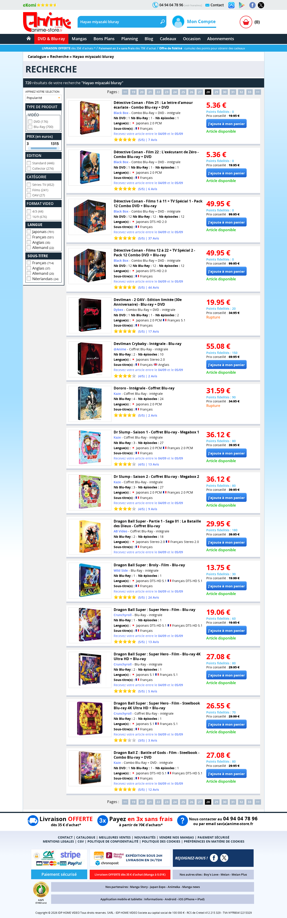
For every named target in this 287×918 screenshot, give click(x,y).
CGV (81, 841)
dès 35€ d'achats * (69, 48)
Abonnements (220, 38)
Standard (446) (43, 163)
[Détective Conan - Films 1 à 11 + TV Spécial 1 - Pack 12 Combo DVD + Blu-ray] (90, 217)
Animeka (174, 887)
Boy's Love (211, 874)
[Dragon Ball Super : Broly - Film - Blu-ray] (90, 581)
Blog (149, 38)
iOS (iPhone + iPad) (191, 899)
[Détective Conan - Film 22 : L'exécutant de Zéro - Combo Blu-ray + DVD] (90, 168)
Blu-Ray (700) (43, 127)
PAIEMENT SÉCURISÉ (213, 837)
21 (150, 92)
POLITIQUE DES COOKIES (161, 841)
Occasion (191, 38)
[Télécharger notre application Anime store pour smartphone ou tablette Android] (242, 5)
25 (183, 92)
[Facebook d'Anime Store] (214, 858)
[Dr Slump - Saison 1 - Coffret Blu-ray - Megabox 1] (90, 448)
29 (216, 92)
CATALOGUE (85, 837)
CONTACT (65, 837)
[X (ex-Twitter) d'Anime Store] (224, 858)
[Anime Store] (47, 22)
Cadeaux (168, 38)
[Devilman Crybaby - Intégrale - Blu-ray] (90, 359)
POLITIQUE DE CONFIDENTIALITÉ (112, 841)
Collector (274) (43, 168)
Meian (225, 874)
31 (233, 92)
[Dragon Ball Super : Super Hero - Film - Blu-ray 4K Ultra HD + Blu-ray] (90, 670)
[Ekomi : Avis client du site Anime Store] (41, 896)
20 (142, 92)
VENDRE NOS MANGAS (176, 837)
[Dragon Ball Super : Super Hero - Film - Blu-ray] (90, 625)
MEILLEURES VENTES (115, 837)
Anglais (41, 242)
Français (43, 237)
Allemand (43, 247)
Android (170, 899)
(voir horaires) (193, 5)
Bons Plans (104, 38)
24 (175, 92)
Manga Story (139, 887)
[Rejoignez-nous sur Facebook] (252, 5)
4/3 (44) (37, 211)
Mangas (79, 38)
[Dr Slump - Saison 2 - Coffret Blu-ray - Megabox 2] (90, 492)
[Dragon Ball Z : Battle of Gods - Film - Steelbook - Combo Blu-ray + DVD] (90, 768)
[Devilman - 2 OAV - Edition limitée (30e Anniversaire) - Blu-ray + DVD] (90, 315)
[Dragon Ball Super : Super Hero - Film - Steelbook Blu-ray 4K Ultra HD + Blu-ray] (90, 719)
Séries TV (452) (43, 184)
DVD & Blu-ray (51, 38)
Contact (217, 4)
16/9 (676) (39, 217)
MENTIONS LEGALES (58, 841)
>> (258, 92)
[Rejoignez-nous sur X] (261, 5)
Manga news (191, 887)
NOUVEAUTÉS (145, 837)
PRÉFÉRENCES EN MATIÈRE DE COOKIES (214, 841)
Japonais (43, 231)
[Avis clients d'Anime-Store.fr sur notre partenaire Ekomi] (40, 5)
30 (224, 92)
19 (133, 92)
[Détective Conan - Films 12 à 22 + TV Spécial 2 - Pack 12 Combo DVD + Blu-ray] (90, 266)
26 (191, 92)
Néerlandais (45, 278)
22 (158, 92)
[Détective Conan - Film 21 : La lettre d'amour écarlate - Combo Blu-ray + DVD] (90, 118)
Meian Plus (239, 874)
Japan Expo (157, 887)
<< (125, 92)
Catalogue (37, 56)
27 (200, 92)
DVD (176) (41, 121)
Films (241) (40, 190)
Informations (153, 899)
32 (241, 92)
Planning (129, 38)
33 (249, 92)
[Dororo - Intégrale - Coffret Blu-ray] (90, 404)
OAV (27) (38, 195)
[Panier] (246, 22)
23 (166, 92)
